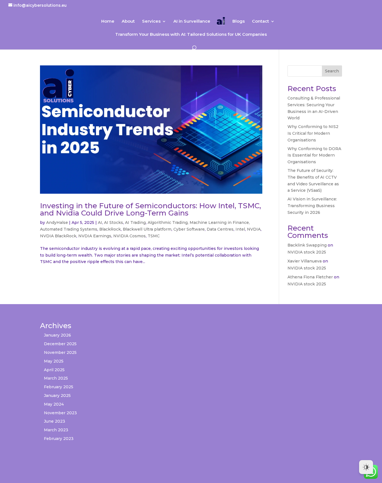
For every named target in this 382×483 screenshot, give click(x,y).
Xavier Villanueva (304, 261)
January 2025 (57, 395)
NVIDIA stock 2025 (306, 252)
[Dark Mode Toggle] (366, 467)
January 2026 (57, 335)
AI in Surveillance (191, 21)
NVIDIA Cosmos (129, 235)
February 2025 (58, 386)
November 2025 (60, 352)
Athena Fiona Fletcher (310, 277)
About (128, 21)
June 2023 (54, 421)
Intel (240, 229)
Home (107, 21)
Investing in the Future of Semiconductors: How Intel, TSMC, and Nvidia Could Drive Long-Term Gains (150, 209)
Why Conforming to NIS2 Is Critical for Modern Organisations (312, 133)
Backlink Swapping (307, 245)
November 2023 (60, 412)
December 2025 (60, 343)
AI (100, 222)
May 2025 (53, 361)
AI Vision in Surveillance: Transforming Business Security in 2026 (312, 205)
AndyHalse (57, 222)
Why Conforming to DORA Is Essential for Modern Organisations (314, 155)
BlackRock (110, 229)
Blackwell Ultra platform (147, 229)
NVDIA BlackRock (58, 235)
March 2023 (56, 429)
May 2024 (54, 404)
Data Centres (220, 229)
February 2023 (59, 438)
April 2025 (54, 369)
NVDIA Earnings (94, 235)
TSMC (154, 235)
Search (332, 71)
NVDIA (254, 229)
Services (151, 21)
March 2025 (56, 378)
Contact (260, 21)
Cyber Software (189, 229)
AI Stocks (113, 222)
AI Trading (135, 222)
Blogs (238, 21)
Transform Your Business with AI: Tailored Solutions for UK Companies (191, 34)
